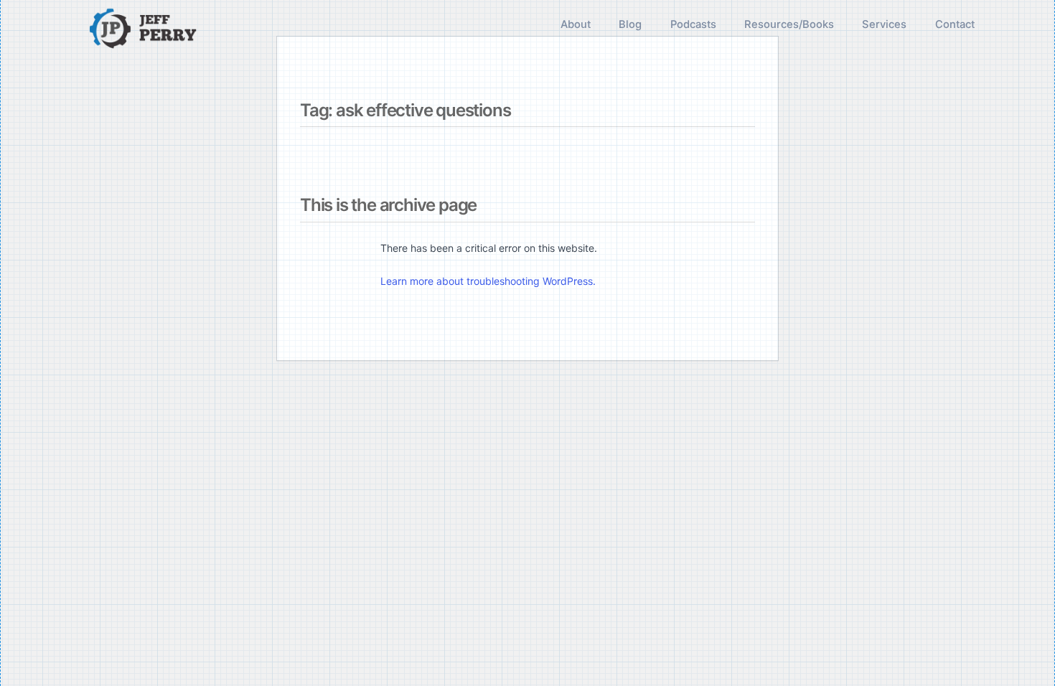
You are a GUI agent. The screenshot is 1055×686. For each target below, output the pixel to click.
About (576, 24)
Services (884, 24)
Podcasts (693, 24)
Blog (630, 24)
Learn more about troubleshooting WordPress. (488, 281)
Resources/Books (789, 24)
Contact (955, 24)
